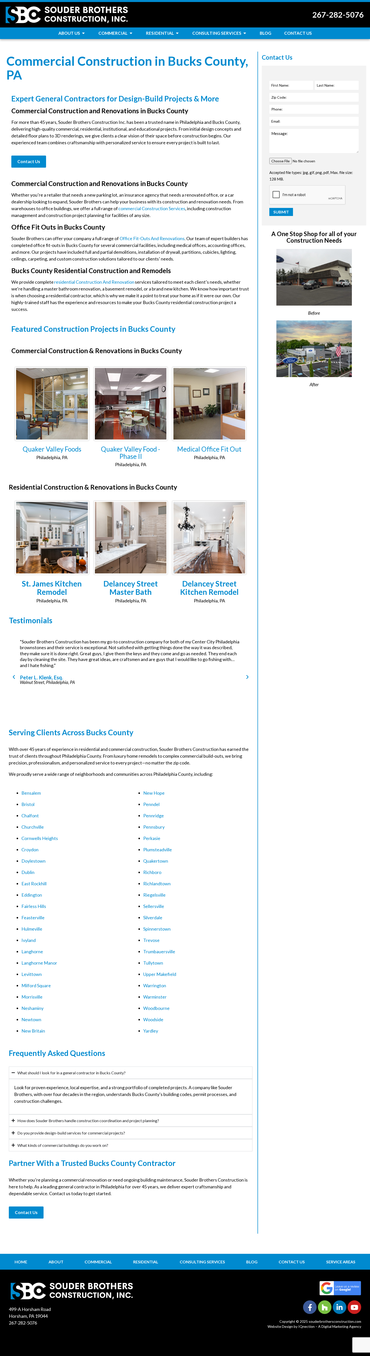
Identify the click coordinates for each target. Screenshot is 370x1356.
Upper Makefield (159, 974)
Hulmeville (31, 929)
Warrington (154, 985)
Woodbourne (156, 1008)
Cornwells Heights (39, 838)
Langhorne (32, 951)
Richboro (152, 872)
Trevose (151, 940)
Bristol (27, 804)
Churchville (32, 827)
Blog (251, 1261)
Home (21, 1261)
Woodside (153, 1019)
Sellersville (153, 906)
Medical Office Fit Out (209, 449)
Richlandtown (157, 883)
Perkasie (151, 838)
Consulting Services (202, 1261)
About (56, 1261)
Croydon (30, 849)
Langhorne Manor (39, 963)
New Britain (33, 1031)
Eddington (31, 895)
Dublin (27, 872)
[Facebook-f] (310, 1307)
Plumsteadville (157, 849)
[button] (13, 677)
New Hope (154, 793)
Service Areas (340, 1261)
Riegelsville (154, 895)
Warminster (155, 997)
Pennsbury (154, 827)
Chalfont (30, 815)
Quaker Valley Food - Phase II (130, 452)
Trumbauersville (159, 951)
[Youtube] (354, 1307)
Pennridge (153, 815)
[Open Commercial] (131, 33)
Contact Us (292, 1261)
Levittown (31, 974)
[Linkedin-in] (339, 1307)
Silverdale (152, 917)
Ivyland (28, 940)
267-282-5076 (338, 14)
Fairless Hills (33, 906)
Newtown (31, 1019)
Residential (145, 1261)
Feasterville (33, 917)
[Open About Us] (83, 33)
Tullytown (153, 963)
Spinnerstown (157, 929)
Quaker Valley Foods (52, 449)
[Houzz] (324, 1307)
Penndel (151, 804)
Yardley (150, 1031)
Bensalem (31, 793)
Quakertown (155, 861)
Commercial (98, 1261)
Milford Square (36, 985)
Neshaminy (32, 1008)
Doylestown (33, 861)
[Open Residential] (177, 33)
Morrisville (32, 997)
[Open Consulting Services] (245, 33)
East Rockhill (34, 883)
